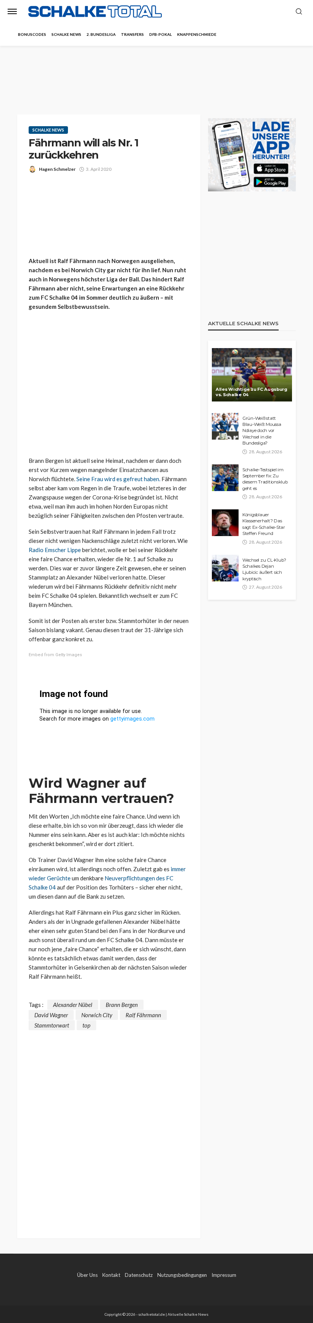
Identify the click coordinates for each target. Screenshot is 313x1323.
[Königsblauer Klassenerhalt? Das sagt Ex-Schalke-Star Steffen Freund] (225, 522)
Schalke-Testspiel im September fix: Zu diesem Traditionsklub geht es (265, 479)
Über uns (87, 1275)
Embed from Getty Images (55, 654)
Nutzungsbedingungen (182, 1275)
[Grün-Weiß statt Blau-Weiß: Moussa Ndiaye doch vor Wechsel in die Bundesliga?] (225, 426)
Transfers (132, 34)
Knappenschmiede (196, 34)
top (86, 1025)
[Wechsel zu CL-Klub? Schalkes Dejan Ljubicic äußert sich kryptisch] (225, 568)
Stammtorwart (51, 1025)
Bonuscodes (32, 34)
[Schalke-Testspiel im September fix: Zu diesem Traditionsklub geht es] (225, 477)
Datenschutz (139, 1275)
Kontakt (111, 1275)
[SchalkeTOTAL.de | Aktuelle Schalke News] (95, 11)
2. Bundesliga (101, 34)
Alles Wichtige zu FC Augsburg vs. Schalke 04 (251, 392)
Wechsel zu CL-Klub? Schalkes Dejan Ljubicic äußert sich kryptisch (264, 569)
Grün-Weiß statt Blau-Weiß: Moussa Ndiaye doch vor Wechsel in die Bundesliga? (261, 431)
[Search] (298, 12)
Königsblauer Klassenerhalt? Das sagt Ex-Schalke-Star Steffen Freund (263, 524)
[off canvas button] (12, 11)
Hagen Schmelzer (57, 169)
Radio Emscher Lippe (55, 549)
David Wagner (51, 1015)
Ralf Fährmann (143, 1015)
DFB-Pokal (160, 34)
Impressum (223, 1275)
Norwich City (96, 1015)
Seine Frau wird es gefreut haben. (118, 478)
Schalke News (66, 34)
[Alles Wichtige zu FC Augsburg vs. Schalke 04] (252, 374)
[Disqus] (109, 1125)
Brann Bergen (122, 1004)
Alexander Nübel (72, 1004)
